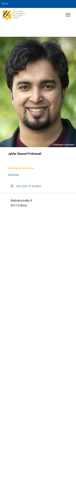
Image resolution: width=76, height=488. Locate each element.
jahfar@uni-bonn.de (21, 168)
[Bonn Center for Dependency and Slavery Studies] (14, 15)
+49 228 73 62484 (28, 186)
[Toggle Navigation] (68, 15)
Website (13, 175)
